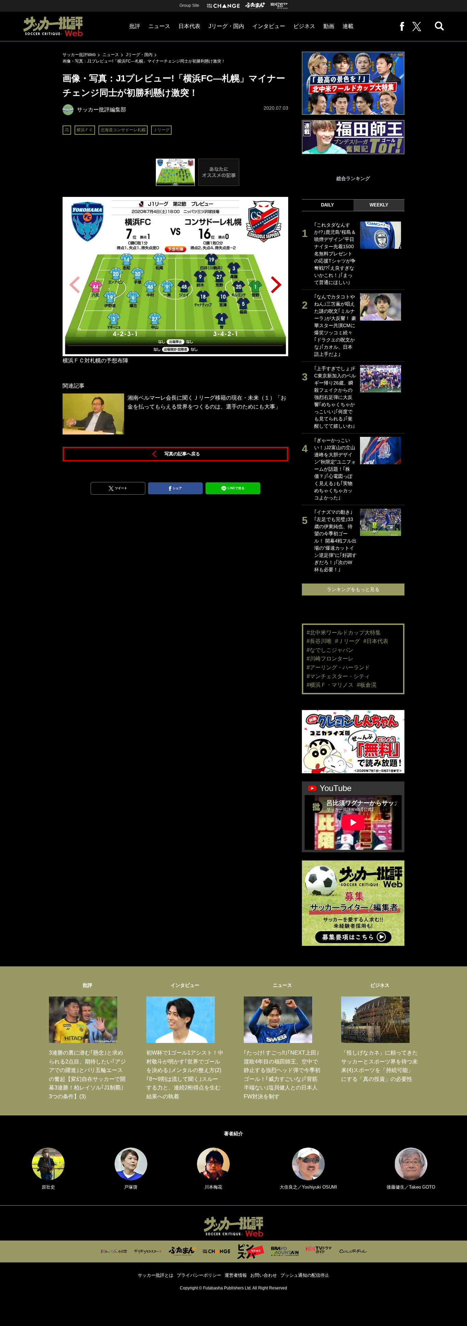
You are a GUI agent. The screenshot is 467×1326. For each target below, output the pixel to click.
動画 (328, 26)
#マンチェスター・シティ (338, 676)
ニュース (159, 26)
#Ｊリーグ (347, 641)
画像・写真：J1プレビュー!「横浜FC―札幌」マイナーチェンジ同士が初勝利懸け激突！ (144, 61)
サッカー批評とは (155, 1275)
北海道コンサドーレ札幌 (123, 130)
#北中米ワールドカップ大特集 (344, 632)
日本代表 (189, 26)
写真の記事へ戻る (182, 453)
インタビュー (268, 26)
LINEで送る (236, 488)
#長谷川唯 (319, 641)
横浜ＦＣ (85, 130)
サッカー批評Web (79, 54)
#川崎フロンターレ (330, 658)
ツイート (121, 488)
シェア (177, 488)
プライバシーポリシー (199, 1275)
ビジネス (304, 26)
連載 (348, 26)
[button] (276, 284)
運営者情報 (236, 1275)
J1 (67, 130)
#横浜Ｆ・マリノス (330, 685)
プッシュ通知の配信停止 (304, 1275)
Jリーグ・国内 (226, 26)
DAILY (327, 204)
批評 (134, 26)
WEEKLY (379, 204)
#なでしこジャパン (330, 650)
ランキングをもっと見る (353, 589)
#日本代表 (375, 641)
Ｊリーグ (161, 130)
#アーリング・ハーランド (338, 667)
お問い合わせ (263, 1275)
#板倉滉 (366, 685)
